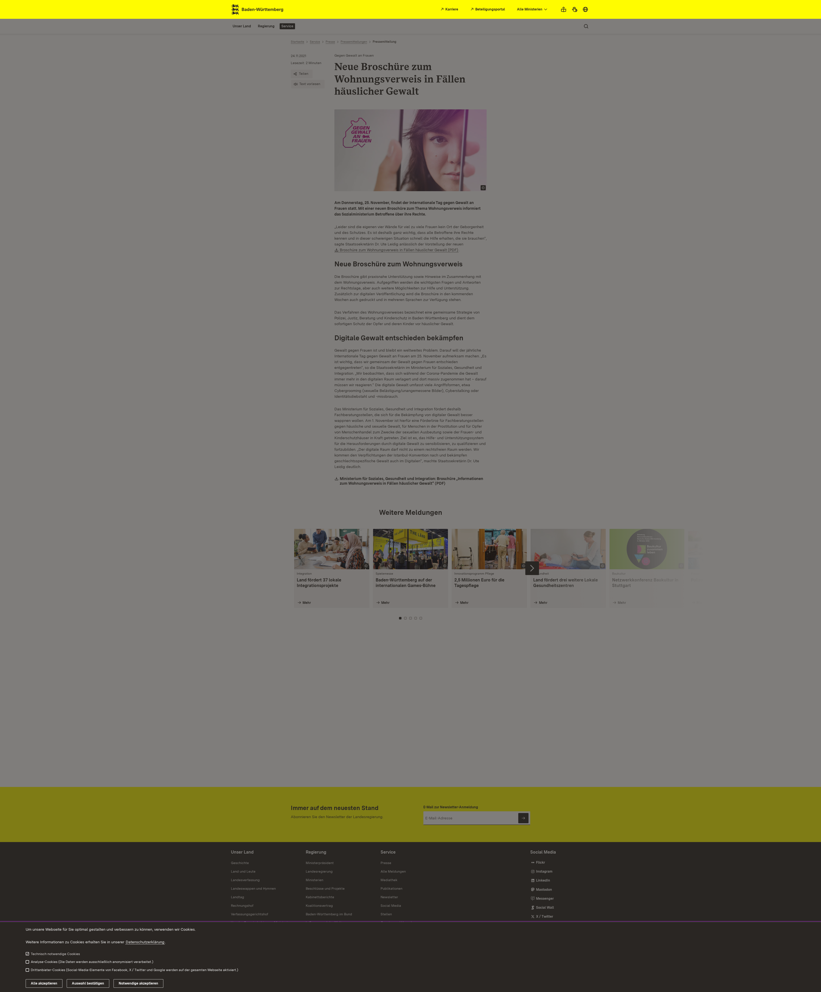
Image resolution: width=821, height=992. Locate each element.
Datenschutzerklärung (145, 942)
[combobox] (532, 9)
